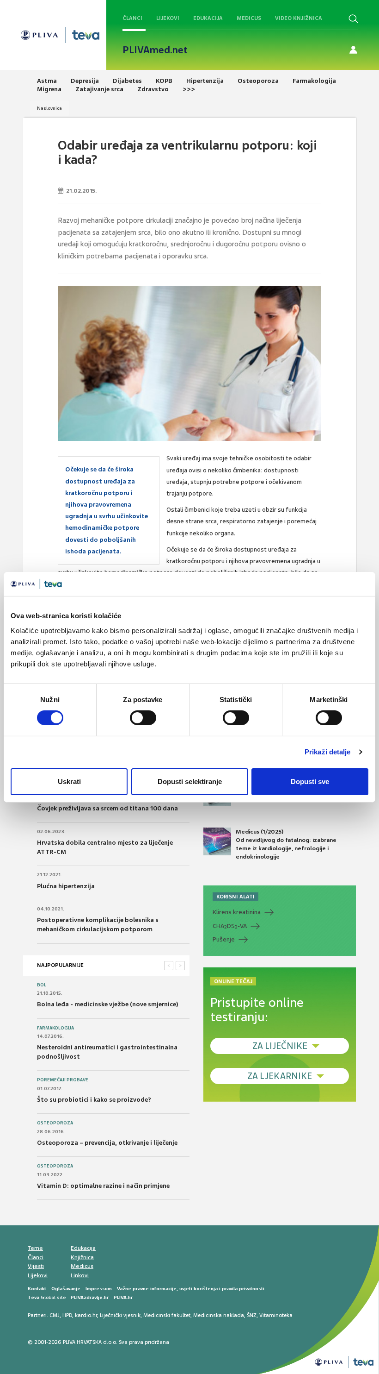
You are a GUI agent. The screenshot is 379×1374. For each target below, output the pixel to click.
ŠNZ (252, 1315)
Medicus (249, 18)
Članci (132, 18)
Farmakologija (55, 1028)
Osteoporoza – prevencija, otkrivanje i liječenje (107, 1143)
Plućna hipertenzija (66, 886)
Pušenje (224, 939)
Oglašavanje (65, 1289)
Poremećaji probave (62, 1080)
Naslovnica (49, 108)
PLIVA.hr (123, 1297)
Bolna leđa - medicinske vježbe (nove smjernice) (107, 1004)
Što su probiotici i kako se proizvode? (94, 1100)
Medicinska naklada (218, 1315)
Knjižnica (82, 1257)
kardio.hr (86, 1315)
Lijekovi (167, 18)
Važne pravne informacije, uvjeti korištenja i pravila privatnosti (190, 1289)
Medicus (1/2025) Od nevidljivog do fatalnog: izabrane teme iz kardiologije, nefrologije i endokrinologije (286, 844)
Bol (41, 985)
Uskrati (69, 781)
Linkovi (80, 1275)
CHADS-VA (230, 926)
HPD (67, 1315)
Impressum (99, 1289)
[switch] (143, 717)
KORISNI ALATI (235, 896)
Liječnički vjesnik (120, 1315)
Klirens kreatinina (237, 912)
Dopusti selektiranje (190, 781)
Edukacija (208, 18)
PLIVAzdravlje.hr (90, 1297)
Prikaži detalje (328, 752)
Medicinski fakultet (166, 1315)
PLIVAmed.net (155, 50)
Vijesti (36, 1266)
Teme (35, 1248)
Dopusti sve (310, 781)
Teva (33, 1297)
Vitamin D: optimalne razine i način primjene (103, 1186)
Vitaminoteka (276, 1315)
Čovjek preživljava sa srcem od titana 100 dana (107, 808)
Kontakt (37, 1289)
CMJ (54, 1315)
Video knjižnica (298, 18)
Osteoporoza (55, 1123)
